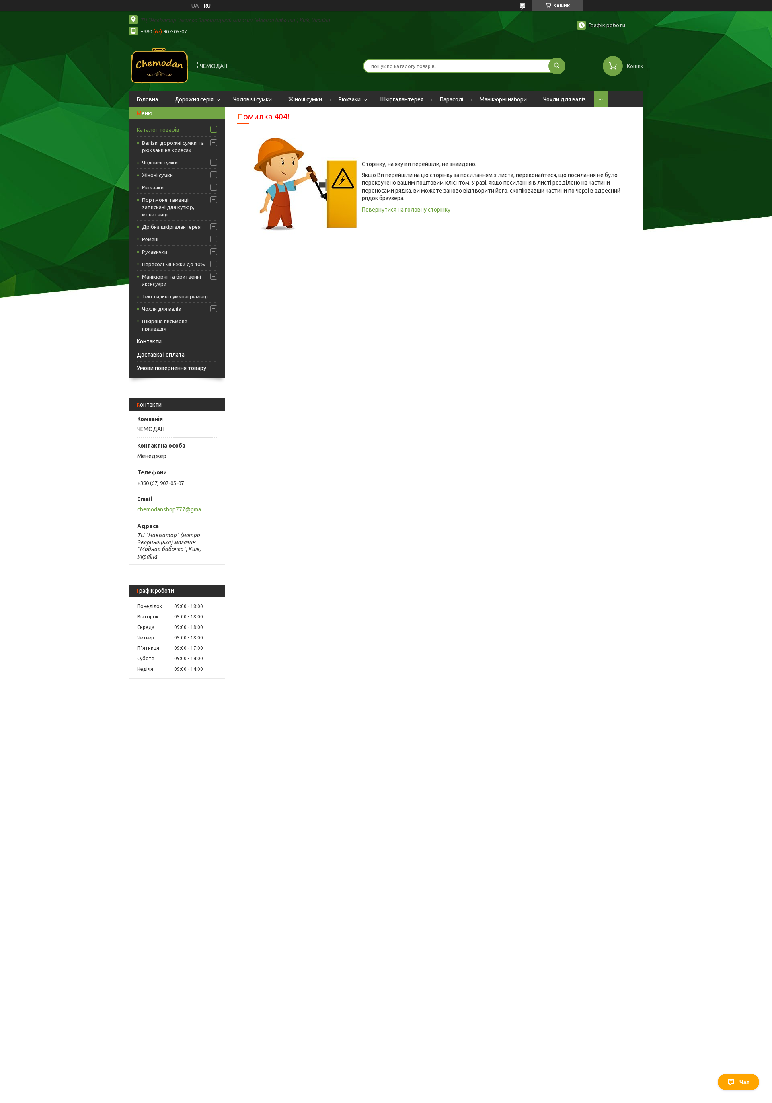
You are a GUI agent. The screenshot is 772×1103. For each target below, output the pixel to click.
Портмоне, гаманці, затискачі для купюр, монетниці (168, 207)
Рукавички (154, 252)
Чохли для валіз (564, 99)
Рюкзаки (350, 99)
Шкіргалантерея (401, 99)
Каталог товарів (158, 130)
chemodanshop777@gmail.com (172, 509)
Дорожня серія (194, 99)
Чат (744, 1082)
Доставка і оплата (161, 354)
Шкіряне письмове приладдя (164, 324)
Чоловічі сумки (252, 99)
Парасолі (451, 99)
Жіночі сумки (305, 99)
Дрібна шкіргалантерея (171, 227)
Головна (147, 99)
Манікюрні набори (503, 99)
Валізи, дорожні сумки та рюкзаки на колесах (173, 146)
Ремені (150, 239)
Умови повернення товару (171, 368)
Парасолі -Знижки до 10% (173, 264)
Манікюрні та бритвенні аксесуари (171, 280)
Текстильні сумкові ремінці (175, 296)
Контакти (149, 341)
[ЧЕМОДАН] (159, 65)
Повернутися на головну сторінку (406, 209)
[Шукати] (556, 66)
